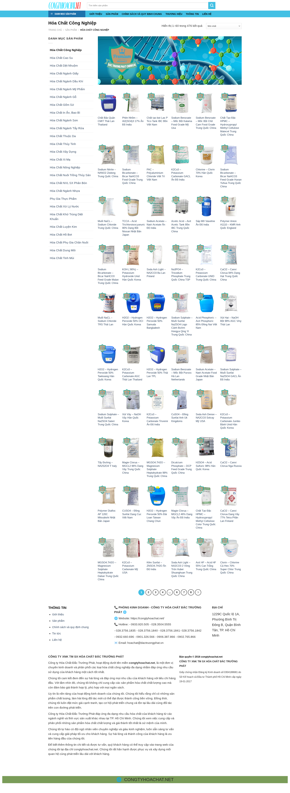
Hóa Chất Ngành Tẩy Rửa (67, 128)
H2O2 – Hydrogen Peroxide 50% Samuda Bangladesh (157, 322)
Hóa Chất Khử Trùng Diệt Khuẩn (66, 217)
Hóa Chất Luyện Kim (63, 226)
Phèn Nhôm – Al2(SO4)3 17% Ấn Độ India (132, 121)
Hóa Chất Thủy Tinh (63, 144)
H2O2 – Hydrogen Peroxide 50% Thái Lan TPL (157, 373)
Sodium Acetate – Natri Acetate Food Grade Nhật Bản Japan (206, 374)
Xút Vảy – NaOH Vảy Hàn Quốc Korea (131, 418)
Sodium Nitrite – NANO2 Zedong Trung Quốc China (108, 173)
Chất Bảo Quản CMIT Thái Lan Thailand (106, 121)
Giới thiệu (95, 14)
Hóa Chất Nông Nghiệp (65, 167)
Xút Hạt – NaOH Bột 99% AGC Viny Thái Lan (231, 321)
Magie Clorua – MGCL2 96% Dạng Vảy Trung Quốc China (132, 467)
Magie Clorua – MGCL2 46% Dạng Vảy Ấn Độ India (181, 514)
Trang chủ (55, 30)
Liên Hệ (206, 14)
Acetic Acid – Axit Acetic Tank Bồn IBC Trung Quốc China (181, 226)
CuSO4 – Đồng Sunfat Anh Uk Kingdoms (179, 418)
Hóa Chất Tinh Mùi (62, 258)
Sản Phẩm (112, 14)
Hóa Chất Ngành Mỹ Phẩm (67, 89)
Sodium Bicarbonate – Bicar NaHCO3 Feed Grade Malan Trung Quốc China (108, 276)
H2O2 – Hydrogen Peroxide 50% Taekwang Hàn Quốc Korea (108, 374)
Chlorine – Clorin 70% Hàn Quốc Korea (205, 173)
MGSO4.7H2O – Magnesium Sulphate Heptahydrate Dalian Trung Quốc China (108, 571)
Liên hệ (57, 639)
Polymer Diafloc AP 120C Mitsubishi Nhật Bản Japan (107, 515)
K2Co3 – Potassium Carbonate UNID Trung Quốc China (206, 274)
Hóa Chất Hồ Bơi (61, 234)
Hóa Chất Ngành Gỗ (63, 97)
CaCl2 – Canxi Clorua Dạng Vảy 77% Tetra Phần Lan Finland (229, 515)
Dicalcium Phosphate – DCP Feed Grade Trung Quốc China (181, 467)
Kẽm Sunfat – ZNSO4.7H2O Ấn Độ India (156, 566)
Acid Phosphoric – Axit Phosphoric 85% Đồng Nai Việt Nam (206, 322)
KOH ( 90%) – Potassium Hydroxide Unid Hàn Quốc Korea (131, 274)
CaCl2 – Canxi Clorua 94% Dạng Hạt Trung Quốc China (230, 274)
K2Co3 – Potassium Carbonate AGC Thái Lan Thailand (132, 374)
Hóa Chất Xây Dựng (63, 151)
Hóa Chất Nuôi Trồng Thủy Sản (70, 175)
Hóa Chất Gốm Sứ (62, 104)
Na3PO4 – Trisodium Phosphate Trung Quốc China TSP (180, 274)
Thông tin (192, 14)
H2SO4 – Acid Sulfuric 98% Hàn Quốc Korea (205, 466)
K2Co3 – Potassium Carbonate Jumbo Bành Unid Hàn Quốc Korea (230, 421)
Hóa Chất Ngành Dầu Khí (66, 81)
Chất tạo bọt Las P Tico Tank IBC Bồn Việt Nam (157, 121)
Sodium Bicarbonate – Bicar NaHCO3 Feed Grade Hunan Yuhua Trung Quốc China (231, 178)
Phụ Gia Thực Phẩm (63, 198)
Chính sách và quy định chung (142, 14)
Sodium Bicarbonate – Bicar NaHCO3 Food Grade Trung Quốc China (132, 176)
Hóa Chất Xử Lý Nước (64, 206)
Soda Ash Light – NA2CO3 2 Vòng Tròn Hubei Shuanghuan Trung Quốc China (181, 569)
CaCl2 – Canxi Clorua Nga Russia (231, 464)
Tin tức (56, 633)
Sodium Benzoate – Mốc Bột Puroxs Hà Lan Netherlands (181, 374)
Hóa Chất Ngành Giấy (64, 73)
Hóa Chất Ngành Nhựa (65, 190)
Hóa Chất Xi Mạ (60, 159)
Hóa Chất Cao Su (61, 57)
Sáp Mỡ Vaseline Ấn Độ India (205, 223)
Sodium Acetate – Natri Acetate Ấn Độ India (156, 224)
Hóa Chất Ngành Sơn (64, 120)
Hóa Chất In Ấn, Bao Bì (65, 112)
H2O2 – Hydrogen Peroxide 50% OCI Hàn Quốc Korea (132, 321)
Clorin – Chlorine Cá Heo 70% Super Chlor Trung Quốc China (230, 567)
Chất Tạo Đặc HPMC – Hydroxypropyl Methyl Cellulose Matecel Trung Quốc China (229, 126)
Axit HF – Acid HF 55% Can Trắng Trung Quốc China (206, 566)
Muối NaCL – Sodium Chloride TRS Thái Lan (107, 321)
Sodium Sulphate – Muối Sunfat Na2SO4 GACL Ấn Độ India (230, 374)
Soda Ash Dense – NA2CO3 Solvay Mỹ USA (206, 418)
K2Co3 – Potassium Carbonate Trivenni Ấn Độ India (157, 419)
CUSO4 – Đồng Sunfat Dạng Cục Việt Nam (131, 514)
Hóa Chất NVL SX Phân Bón (68, 183)
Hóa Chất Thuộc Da (63, 136)
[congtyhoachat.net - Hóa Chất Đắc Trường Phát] (65, 5)
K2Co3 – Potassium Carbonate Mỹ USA (130, 567)
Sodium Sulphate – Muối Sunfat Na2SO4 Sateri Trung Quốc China (108, 419)
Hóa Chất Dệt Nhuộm (64, 65)
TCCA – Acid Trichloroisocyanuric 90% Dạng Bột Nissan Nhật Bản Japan (133, 228)
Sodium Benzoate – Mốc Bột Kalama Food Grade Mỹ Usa (181, 122)
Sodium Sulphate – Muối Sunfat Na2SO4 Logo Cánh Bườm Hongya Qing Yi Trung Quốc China (181, 326)
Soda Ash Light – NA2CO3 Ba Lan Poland (156, 273)
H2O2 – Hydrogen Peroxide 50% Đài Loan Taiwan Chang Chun (157, 515)
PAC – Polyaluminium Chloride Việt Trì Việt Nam (156, 174)
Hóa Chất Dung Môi (63, 250)
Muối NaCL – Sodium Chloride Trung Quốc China (108, 224)
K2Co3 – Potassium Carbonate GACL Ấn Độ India (180, 174)
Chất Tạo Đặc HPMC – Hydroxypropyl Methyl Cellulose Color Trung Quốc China (206, 519)
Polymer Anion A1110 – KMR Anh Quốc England (230, 224)
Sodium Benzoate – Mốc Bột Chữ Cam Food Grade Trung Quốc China (206, 122)
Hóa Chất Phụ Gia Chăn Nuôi (69, 242)
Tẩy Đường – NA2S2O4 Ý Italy (107, 464)
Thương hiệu (174, 14)
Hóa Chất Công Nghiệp (66, 50)
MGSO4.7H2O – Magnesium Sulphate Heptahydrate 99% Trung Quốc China (157, 469)
